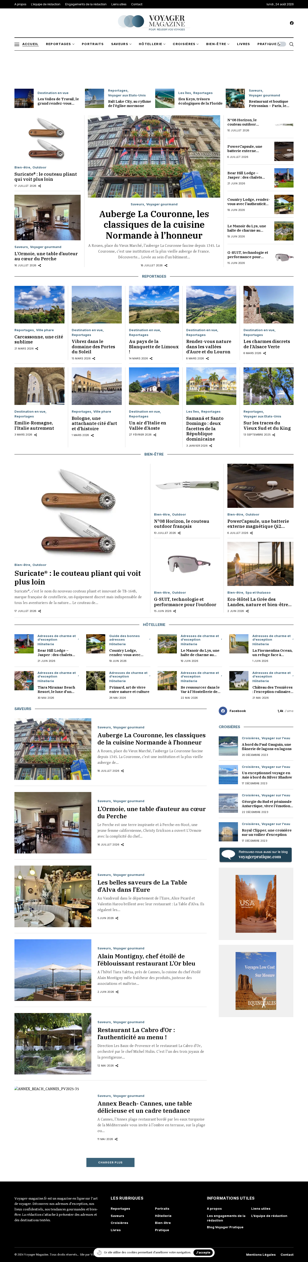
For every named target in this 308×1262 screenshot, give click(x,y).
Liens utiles (260, 1208)
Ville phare (45, 330)
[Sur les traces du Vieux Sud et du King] (269, 386)
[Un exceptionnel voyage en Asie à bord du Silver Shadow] (228, 774)
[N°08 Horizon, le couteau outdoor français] (284, 124)
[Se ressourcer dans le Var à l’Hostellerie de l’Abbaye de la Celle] (167, 680)
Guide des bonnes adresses (124, 637)
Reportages (118, 90)
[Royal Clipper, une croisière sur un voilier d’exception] (228, 831)
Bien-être (22, 167)
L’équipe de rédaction (269, 1216)
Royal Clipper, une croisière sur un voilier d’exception (267, 832)
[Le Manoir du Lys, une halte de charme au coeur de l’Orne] (284, 231)
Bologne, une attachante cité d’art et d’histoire (94, 423)
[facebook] (292, 23)
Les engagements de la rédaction (226, 1218)
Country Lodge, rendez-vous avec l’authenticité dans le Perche (248, 203)
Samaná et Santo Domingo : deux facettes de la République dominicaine (205, 429)
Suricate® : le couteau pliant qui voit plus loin (45, 176)
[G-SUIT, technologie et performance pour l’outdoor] (284, 257)
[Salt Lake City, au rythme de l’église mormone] (94, 98)
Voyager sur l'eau (276, 738)
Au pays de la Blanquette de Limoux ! (154, 347)
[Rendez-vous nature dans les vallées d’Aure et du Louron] (211, 304)
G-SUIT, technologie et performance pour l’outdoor (247, 256)
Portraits (162, 1208)
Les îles (184, 93)
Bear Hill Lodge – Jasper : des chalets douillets (244, 177)
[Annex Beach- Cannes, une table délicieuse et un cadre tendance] (52, 1117)
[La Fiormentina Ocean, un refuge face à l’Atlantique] (239, 643)
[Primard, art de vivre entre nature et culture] (95, 680)
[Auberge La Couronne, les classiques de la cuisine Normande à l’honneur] (154, 156)
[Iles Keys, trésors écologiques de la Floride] (164, 98)
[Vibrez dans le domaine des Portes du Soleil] (97, 304)
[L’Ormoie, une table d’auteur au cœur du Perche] (47, 217)
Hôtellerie (46, 644)
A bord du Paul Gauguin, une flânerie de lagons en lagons (267, 746)
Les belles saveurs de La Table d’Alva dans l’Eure (142, 885)
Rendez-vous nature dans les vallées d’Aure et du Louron (208, 347)
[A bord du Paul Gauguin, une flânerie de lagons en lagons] (228, 746)
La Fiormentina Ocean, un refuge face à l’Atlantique (272, 654)
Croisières (250, 738)
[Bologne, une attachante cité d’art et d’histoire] (97, 386)
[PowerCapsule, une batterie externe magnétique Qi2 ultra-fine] (284, 151)
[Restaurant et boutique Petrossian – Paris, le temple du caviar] (235, 98)
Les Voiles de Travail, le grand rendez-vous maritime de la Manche (58, 103)
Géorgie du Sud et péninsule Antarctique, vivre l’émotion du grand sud (267, 805)
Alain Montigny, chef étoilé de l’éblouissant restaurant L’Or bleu (146, 959)
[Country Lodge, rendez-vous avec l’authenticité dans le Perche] (284, 204)
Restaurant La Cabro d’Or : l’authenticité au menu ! (136, 1033)
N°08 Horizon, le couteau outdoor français (242, 124)
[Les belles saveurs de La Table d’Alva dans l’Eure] (52, 896)
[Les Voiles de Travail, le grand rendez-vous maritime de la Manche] (24, 98)
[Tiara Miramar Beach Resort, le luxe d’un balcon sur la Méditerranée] (24, 680)
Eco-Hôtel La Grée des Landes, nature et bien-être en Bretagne (257, 604)
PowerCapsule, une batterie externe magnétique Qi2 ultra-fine (246, 153)
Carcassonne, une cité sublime (38, 339)
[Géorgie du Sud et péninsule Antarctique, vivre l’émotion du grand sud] (228, 803)
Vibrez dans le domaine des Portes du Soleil (93, 347)
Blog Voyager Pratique (225, 1227)
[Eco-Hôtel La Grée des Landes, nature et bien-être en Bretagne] (260, 564)
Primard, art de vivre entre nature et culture (129, 689)
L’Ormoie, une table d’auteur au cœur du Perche (46, 256)
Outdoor (39, 167)
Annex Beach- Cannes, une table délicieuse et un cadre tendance (144, 1106)
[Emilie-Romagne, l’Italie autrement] (39, 386)
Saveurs (255, 90)
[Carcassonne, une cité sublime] (39, 304)
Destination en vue (53, 93)
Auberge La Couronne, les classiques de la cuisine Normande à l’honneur (154, 224)
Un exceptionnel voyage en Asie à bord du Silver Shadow (267, 775)
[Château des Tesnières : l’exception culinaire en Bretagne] (239, 680)
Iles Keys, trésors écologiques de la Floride (200, 101)
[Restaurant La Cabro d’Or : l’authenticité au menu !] (52, 1044)
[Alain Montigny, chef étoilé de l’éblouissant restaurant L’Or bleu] (52, 970)
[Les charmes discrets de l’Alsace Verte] (269, 304)
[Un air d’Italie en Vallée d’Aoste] (154, 386)
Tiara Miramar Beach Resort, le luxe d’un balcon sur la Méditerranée (56, 694)
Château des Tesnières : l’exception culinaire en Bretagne (272, 691)
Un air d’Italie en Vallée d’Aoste (147, 425)
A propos (214, 1208)
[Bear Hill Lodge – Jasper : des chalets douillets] (284, 178)
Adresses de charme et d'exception (57, 637)
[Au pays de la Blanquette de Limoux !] (154, 304)
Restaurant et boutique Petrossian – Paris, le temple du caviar (268, 105)
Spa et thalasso (258, 592)
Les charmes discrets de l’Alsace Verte (267, 344)
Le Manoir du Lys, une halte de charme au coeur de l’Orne (246, 230)
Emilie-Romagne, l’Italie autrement (34, 425)
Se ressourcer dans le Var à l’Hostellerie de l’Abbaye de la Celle (200, 691)
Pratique (162, 1230)
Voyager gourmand (264, 95)
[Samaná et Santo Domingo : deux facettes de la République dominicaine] (211, 386)
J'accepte (203, 1252)
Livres (116, 1230)
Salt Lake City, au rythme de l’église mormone (129, 103)
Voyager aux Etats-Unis (127, 95)
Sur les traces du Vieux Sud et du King (267, 425)
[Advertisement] (154, 69)
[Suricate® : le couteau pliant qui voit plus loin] (47, 138)
